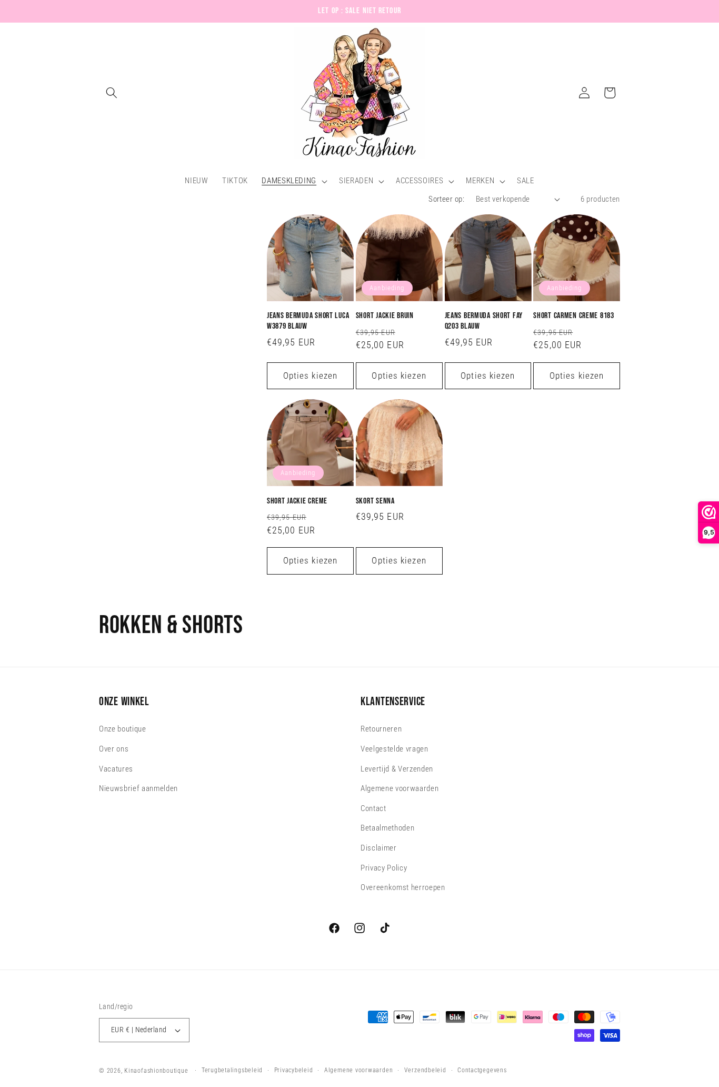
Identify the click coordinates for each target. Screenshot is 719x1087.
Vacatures (116, 769)
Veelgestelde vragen (394, 749)
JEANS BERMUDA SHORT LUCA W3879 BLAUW (308, 321)
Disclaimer (379, 848)
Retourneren (381, 729)
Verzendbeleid (425, 1070)
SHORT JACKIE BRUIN (385, 316)
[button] (111, 92)
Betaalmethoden (387, 828)
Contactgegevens (482, 1070)
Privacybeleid (293, 1070)
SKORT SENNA (375, 501)
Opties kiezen (310, 376)
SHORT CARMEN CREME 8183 (573, 316)
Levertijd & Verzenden (397, 769)
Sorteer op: (446, 199)
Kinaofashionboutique (156, 1070)
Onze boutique (122, 729)
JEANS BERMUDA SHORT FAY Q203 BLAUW (484, 321)
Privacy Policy (384, 868)
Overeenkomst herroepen (403, 888)
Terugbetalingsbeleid (232, 1070)
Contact (373, 808)
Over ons (113, 749)
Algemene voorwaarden (399, 789)
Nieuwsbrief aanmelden (138, 789)
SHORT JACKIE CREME (297, 501)
